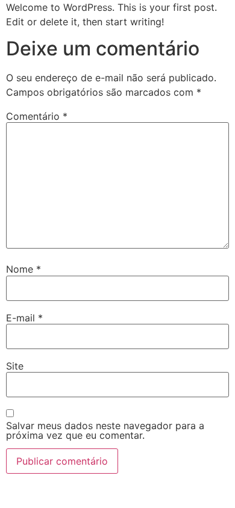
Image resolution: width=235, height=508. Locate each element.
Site (15, 366)
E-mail (24, 318)
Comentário (36, 116)
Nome (23, 269)
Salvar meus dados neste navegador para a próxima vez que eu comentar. (105, 430)
